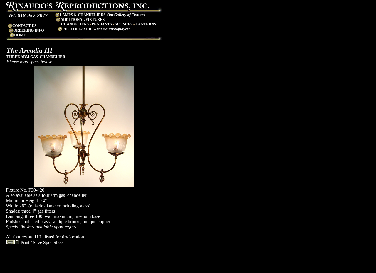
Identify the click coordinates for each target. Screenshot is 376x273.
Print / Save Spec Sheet (41, 242)
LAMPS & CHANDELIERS (82, 15)
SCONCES (123, 24)
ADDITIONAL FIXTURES (83, 19)
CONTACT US (24, 25)
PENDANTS (102, 24)
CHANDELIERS (75, 24)
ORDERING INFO (28, 30)
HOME (20, 35)
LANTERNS (145, 24)
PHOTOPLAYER (76, 29)
